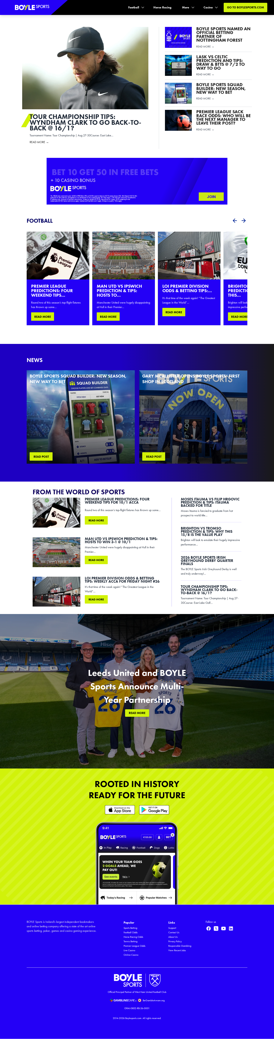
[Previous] (234, 220)
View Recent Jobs (177, 950)
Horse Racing (162, 7)
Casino (208, 7)
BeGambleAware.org (154, 1000)
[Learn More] (120, 809)
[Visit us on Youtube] (223, 928)
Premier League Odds (134, 945)
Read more (96, 520)
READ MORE (42, 316)
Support (172, 928)
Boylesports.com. (133, 1018)
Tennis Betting (130, 941)
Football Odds (131, 932)
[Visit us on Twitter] (216, 928)
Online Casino (131, 954)
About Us (173, 936)
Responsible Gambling (179, 945)
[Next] (243, 220)
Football (133, 7)
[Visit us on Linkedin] (231, 928)
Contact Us (173, 932)
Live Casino (129, 950)
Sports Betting (130, 928)
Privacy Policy (175, 941)
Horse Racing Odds (133, 936)
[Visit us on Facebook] (209, 928)
